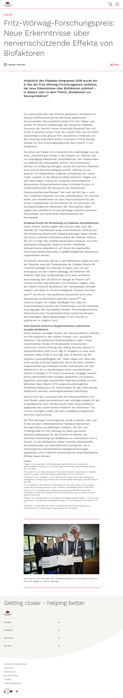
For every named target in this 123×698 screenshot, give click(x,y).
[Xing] (16, 691)
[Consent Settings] (7, 690)
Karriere (7, 646)
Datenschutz (10, 672)
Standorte (8, 638)
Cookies (7, 679)
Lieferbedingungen (12, 683)
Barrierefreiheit (11, 675)
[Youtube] (11, 691)
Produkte (8, 630)
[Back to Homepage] (7, 4)
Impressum (9, 668)
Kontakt (7, 622)
